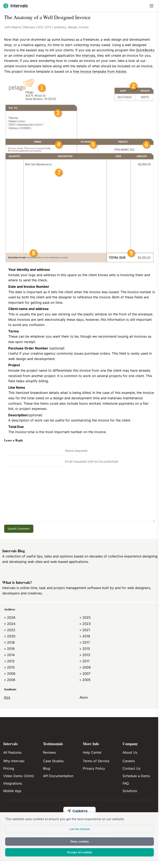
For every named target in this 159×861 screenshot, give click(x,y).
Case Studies (53, 761)
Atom (84, 697)
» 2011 (84, 661)
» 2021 (85, 630)
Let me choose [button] (80, 829)
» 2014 (9, 655)
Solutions (130, 791)
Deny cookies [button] (79, 841)
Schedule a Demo (136, 776)
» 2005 (85, 680)
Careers (129, 761)
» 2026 (9, 617)
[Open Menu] (151, 6)
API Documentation (58, 776)
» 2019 (85, 636)
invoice (84, 27)
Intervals (88, 55)
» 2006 (9, 680)
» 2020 (9, 636)
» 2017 (85, 642)
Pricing (8, 768)
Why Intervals (13, 761)
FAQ (126, 783)
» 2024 (9, 624)
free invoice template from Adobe (99, 71)
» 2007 (85, 673)
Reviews (49, 752)
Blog (46, 768)
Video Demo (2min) (18, 776)
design (72, 27)
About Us (130, 752)
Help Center (92, 752)
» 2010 (9, 667)
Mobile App (12, 791)
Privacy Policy (94, 768)
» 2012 (9, 661)
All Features (12, 752)
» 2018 (9, 642)
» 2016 (9, 649)
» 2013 (85, 655)
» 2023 (85, 624)
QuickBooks (145, 50)
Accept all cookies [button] (79, 852)
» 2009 (85, 667)
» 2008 (9, 673)
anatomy (60, 27)
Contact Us (131, 768)
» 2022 (9, 630)
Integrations (12, 783)
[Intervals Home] (15, 6)
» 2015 (85, 649)
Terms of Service (96, 761)
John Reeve (12, 27)
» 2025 (85, 617)
